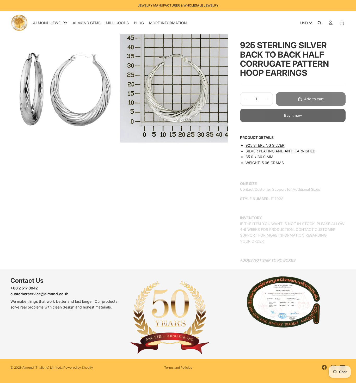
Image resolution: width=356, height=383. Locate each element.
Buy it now (293, 115)
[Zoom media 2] (174, 88)
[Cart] (342, 23)
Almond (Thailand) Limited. (42, 367)
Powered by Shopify (78, 367)
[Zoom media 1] (64, 88)
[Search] (319, 23)
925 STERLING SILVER (264, 145)
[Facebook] (324, 367)
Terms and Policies (178, 367)
